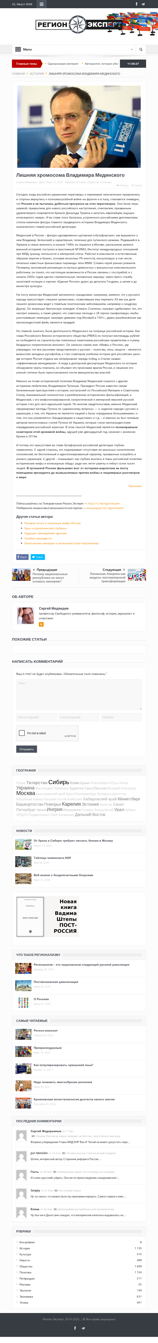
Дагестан (119, 794)
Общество (93, 182)
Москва (25, 793)
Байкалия (74, 799)
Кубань (130, 810)
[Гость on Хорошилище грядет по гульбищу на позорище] (21, 1175)
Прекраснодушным (48, 1048)
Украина (25, 788)
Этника (24, 1302)
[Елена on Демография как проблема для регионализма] (21, 1212)
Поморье (52, 804)
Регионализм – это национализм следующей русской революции (81, 964)
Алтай (62, 799)
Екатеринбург (85, 794)
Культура (25, 1254)
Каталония (24, 799)
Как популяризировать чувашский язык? (63, 1065)
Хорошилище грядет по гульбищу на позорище (86, 1172)
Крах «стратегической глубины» (45, 528)
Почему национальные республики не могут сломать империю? (50, 578)
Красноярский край (50, 794)
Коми (74, 782)
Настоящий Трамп (70, 1190)
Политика (106, 182)
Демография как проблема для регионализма (86, 1209)
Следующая (112, 570)
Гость (35, 1172)
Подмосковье (39, 814)
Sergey (35, 1190)
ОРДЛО (22, 814)
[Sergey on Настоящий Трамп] (21, 1193)
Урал (119, 809)
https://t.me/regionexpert (103, 503)
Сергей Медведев (26, 182)
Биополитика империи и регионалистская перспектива (61, 543)
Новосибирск (100, 783)
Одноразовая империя (43, 63)
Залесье (106, 804)
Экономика (26, 1296)
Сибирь (58, 782)
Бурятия (76, 788)
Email (138, 185)
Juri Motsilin (39, 1153)
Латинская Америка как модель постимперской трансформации (107, 577)
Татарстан (37, 782)
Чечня (41, 809)
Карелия (71, 804)
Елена (35, 1209)
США (54, 814)
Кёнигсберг (129, 799)
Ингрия (54, 809)
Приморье (61, 788)
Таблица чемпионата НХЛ (52, 858)
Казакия (50, 799)
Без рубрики (27, 1242)
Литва (123, 783)
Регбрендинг (27, 1278)
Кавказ (38, 799)
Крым (84, 782)
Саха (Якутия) (95, 788)
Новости (25, 1260)
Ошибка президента (38, 538)
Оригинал (135, 486)
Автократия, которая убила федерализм (91, 63)
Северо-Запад (92, 810)
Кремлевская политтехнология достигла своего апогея (74, 1099)
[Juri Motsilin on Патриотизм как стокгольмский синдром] (21, 1156)
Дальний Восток (90, 814)
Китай (109, 810)
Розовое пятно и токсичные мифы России (52, 523)
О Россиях (41, 999)
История (81, 182)
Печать (124, 185)
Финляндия (44, 788)
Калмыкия (66, 814)
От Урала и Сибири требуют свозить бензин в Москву (73, 840)
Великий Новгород (121, 788)
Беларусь (104, 794)
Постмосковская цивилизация (56, 982)
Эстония (90, 804)
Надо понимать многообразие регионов (63, 1082)
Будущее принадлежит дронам (45, 533)
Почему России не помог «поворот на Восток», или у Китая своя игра (78, 1136)
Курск (70, 794)
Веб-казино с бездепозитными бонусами (63, 875)
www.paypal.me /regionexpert (104, 508)
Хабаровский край (100, 798)
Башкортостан (29, 804)
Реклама (25, 1284)
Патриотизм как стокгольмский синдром (91, 1153)
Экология (25, 1290)
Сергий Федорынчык (46, 1131)
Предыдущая (47, 570)
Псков (21, 783)
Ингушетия (72, 809)
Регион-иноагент (46, 1030)
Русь (114, 783)
